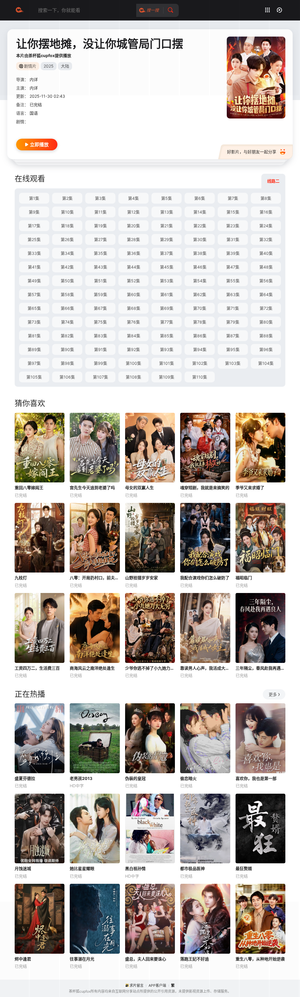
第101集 (166, 363)
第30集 (200, 239)
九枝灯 (21, 577)
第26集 (67, 239)
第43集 (100, 266)
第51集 (100, 280)
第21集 (166, 225)
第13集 (166, 211)
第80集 (266, 321)
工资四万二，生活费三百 (37, 668)
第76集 (133, 321)
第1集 (34, 198)
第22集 (199, 225)
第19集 (100, 225)
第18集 (67, 225)
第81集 (34, 335)
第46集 (200, 266)
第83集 (100, 335)
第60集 (133, 294)
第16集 (266, 211)
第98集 (67, 363)
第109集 (166, 376)
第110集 (199, 376)
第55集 (233, 280)
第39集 (233, 253)
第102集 (199, 363)
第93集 (166, 349)
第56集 (266, 280)
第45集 (166, 266)
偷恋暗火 (188, 778)
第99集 (100, 363)
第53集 (166, 280)
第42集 (67, 266)
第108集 (133, 376)
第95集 (233, 349)
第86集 (200, 335)
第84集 (133, 335)
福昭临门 (244, 577)
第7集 (233, 198)
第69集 (166, 308)
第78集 (199, 321)
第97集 (34, 363)
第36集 (133, 253)
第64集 (266, 294)
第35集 (100, 253)
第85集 (166, 335)
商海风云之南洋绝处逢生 (92, 668)
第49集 (34, 280)
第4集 (133, 198)
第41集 (34, 266)
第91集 (100, 349)
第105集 (34, 376)
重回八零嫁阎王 (29, 487)
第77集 (166, 321)
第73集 (34, 321)
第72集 (266, 308)
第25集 (34, 239)
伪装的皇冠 (135, 778)
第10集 (67, 211)
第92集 (133, 349)
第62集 (199, 294)
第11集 (100, 211)
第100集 (133, 363)
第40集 (266, 253)
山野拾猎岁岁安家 (141, 577)
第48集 (266, 266)
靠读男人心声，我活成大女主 (205, 668)
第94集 (200, 349)
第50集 (67, 280)
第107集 (100, 376)
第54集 (200, 280)
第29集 (166, 239)
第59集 (100, 294)
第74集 (67, 321)
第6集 (199, 198)
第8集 (265, 198)
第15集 (232, 211)
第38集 (200, 253)
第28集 (133, 239)
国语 (34, 113)
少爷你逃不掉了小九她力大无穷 (150, 668)
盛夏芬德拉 (25, 778)
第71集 (232, 308)
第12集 (133, 211)
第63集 (233, 294)
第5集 (166, 198)
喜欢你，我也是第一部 (256, 778)
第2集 (67, 198)
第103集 (233, 363)
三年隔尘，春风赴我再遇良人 (260, 668)
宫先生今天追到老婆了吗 (92, 487)
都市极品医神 (192, 868)
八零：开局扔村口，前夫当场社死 (95, 577)
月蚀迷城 (23, 868)
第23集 (232, 225)
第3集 (100, 198)
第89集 (34, 349)
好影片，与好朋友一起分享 (251, 151)
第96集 (266, 349)
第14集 (199, 211)
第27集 (100, 239)
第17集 (34, 225)
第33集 (34, 253)
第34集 (67, 253)
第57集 (34, 294)
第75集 (100, 321)
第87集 (232, 335)
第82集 (67, 335)
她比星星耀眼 (82, 868)
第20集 (133, 225)
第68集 (133, 308)
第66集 (67, 308)
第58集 (67, 294)
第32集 (265, 239)
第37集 (166, 253)
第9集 (34, 211)
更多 (273, 694)
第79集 (232, 321)
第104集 (266, 363)
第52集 (133, 280)
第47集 (232, 266)
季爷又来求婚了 (250, 487)
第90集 (67, 349)
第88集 (266, 335)
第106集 (67, 376)
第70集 (199, 308)
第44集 (133, 266)
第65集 (34, 308)
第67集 (100, 308)
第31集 (232, 239)
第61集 (166, 294)
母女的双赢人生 (139, 487)
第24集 (265, 225)
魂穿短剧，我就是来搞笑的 (204, 487)
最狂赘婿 (244, 868)
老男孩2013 (81, 778)
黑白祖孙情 (135, 868)
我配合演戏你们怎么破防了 (204, 577)
